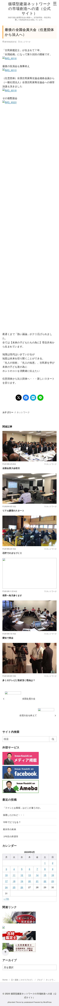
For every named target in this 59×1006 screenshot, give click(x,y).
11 (14, 875)
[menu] (55, 3)
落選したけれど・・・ (14, 814)
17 (6, 881)
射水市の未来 (9, 829)
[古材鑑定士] (19, 940)
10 (6, 875)
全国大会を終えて (28, 715)
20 (29, 881)
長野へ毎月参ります (12, 595)
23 (52, 881)
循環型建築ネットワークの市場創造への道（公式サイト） (29, 8)
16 (52, 875)
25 (14, 887)
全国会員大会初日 (11, 468)
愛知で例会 (7, 637)
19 (22, 881)
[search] (53, 739)
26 (22, 887)
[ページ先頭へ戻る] (5, 952)
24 (6, 887)
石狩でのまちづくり (12, 552)
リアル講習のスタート (13, 510)
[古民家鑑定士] (19, 952)
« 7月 (6, 898)
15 (45, 875)
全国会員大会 (28, 698)
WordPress (47, 1002)
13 (29, 875)
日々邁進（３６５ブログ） (22, 979)
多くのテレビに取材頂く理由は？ (18, 680)
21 (37, 881)
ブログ (40, 979)
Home (5, 979)
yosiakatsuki (28, 1002)
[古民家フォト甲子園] (3, 929)
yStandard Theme (14, 1002)
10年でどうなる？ (12, 822)
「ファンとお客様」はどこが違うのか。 (22, 807)
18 (14, 881)
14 (37, 875)
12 (22, 875)
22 (45, 881)
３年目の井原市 (10, 836)
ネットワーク (25, 41)
